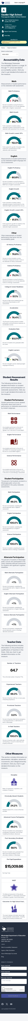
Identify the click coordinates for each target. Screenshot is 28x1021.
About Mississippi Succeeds (9, 953)
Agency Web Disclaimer (8, 950)
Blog (2, 956)
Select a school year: (7, 51)
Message (6, 977)
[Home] (5, 2)
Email (5, 971)
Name (5, 965)
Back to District (12, 48)
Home (3, 48)
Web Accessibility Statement (9, 947)
